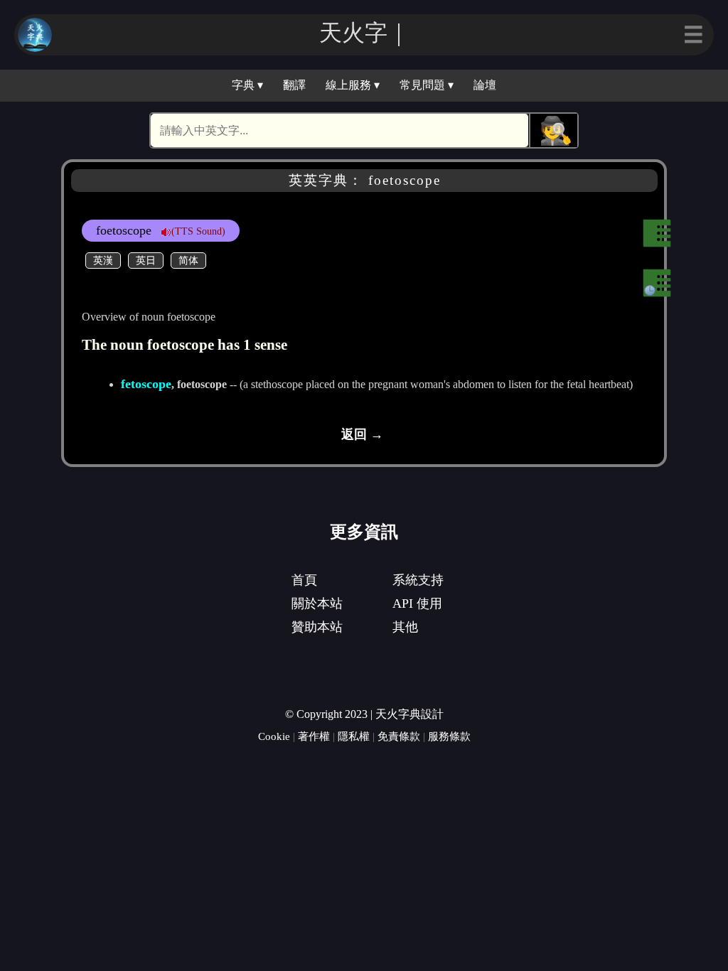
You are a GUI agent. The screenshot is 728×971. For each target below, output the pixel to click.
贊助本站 (317, 627)
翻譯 (294, 85)
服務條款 (449, 736)
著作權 (314, 736)
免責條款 (399, 736)
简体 (188, 260)
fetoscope (146, 384)
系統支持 (418, 580)
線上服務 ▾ (353, 85)
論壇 (484, 85)
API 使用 (417, 603)
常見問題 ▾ (427, 85)
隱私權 (354, 736)
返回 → (362, 434)
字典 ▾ (247, 85)
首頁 (304, 580)
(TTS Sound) (198, 231)
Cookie (274, 736)
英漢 (103, 260)
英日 (146, 260)
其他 (405, 627)
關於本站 (317, 603)
